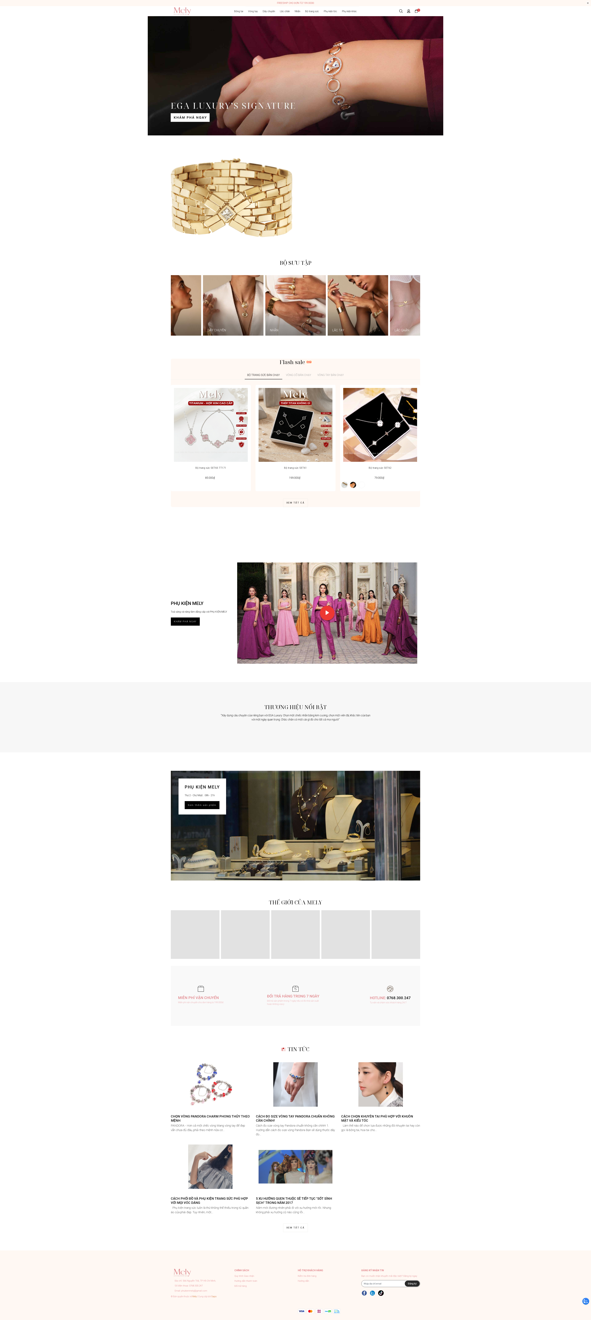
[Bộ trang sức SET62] (380, 425)
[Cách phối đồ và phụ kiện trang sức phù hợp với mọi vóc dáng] (210, 1166)
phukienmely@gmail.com (194, 1290)
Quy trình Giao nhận (244, 1276)
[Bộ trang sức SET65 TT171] (211, 425)
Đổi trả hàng (240, 1286)
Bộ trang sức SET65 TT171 (210, 467)
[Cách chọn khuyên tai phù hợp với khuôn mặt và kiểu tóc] (380, 1084)
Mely (194, 1296)
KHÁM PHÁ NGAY (185, 621)
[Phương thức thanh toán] (319, 1311)
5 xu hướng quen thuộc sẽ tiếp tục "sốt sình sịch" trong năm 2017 (294, 1201)
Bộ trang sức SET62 (380, 467)
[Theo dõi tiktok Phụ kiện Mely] (381, 1293)
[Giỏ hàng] (416, 11)
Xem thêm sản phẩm (202, 805)
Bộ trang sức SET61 (295, 467)
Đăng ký (412, 1283)
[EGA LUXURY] (232, 197)
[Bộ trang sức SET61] (295, 425)
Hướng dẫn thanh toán (245, 1281)
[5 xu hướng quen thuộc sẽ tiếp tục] (295, 1166)
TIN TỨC (298, 1049)
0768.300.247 (399, 998)
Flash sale (292, 362)
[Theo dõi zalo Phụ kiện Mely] (372, 1293)
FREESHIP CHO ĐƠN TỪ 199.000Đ (295, 3)
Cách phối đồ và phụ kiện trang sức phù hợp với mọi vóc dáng (209, 1201)
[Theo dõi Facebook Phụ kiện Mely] (364, 1293)
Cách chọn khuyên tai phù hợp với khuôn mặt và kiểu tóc (377, 1118)
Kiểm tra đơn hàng (307, 1276)
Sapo (214, 1296)
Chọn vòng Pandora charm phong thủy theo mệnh (210, 1118)
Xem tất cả (295, 502)
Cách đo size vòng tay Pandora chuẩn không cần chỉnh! (295, 1118)
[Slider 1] (295, 75)
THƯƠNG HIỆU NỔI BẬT (295, 707)
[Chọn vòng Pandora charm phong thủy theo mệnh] (210, 1084)
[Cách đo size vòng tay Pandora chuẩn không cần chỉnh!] (295, 1084)
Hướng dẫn (303, 1281)
